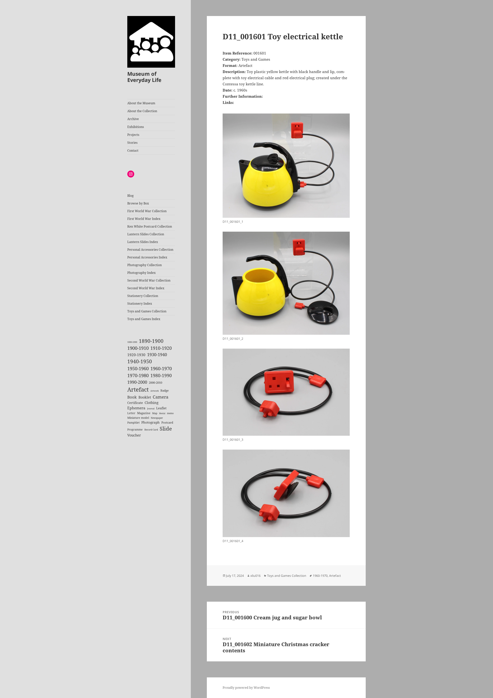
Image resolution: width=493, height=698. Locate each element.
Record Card (151, 429)
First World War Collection (147, 211)
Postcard (167, 422)
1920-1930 (136, 354)
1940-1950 (139, 361)
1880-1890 (132, 342)
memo (170, 413)
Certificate (135, 403)
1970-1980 (138, 375)
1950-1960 (138, 368)
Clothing (151, 402)
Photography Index (141, 273)
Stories (132, 142)
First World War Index (143, 219)
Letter (131, 413)
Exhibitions (135, 127)
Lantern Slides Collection (145, 234)
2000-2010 (155, 382)
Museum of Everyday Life (144, 76)
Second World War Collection (148, 280)
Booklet (144, 397)
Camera (160, 397)
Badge (164, 390)
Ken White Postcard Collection (149, 226)
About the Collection (142, 111)
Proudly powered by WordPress (246, 687)
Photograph (150, 422)
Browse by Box (138, 203)
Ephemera (136, 407)
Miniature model (138, 418)
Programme (135, 429)
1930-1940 (157, 354)
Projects (133, 135)
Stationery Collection (142, 296)
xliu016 (255, 576)
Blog (130, 195)
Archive (133, 119)
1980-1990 (161, 375)
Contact (132, 150)
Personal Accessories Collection (150, 249)
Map (154, 413)
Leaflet (161, 408)
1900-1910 (138, 348)
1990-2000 (137, 382)
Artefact (138, 389)
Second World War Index (145, 288)
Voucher (134, 435)
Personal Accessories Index (147, 257)
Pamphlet (133, 422)
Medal (162, 413)
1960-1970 (161, 368)
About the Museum (141, 103)
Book (132, 397)
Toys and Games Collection (146, 311)
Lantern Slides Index (142, 242)
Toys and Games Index (143, 319)
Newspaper (157, 418)
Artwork (154, 390)
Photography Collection (144, 265)
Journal (150, 408)
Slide (166, 428)
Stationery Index (139, 303)
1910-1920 (161, 348)
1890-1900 (151, 340)
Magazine (143, 413)
